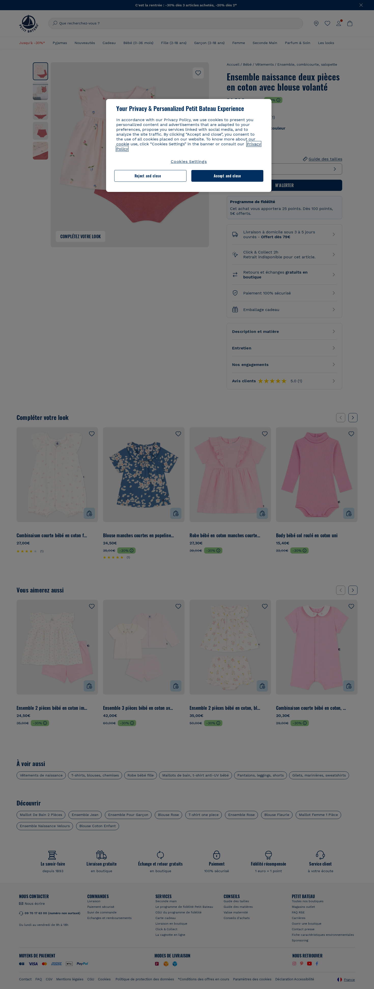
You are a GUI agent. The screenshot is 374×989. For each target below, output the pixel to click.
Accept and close (227, 175)
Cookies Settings (189, 161)
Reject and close (148, 175)
